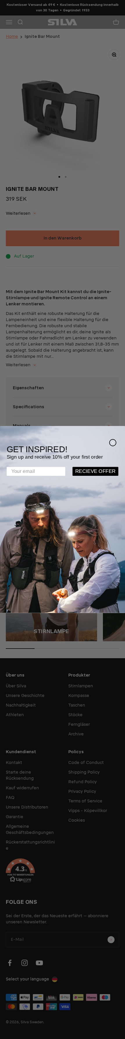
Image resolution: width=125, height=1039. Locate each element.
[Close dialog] (112, 442)
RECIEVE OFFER (95, 471)
